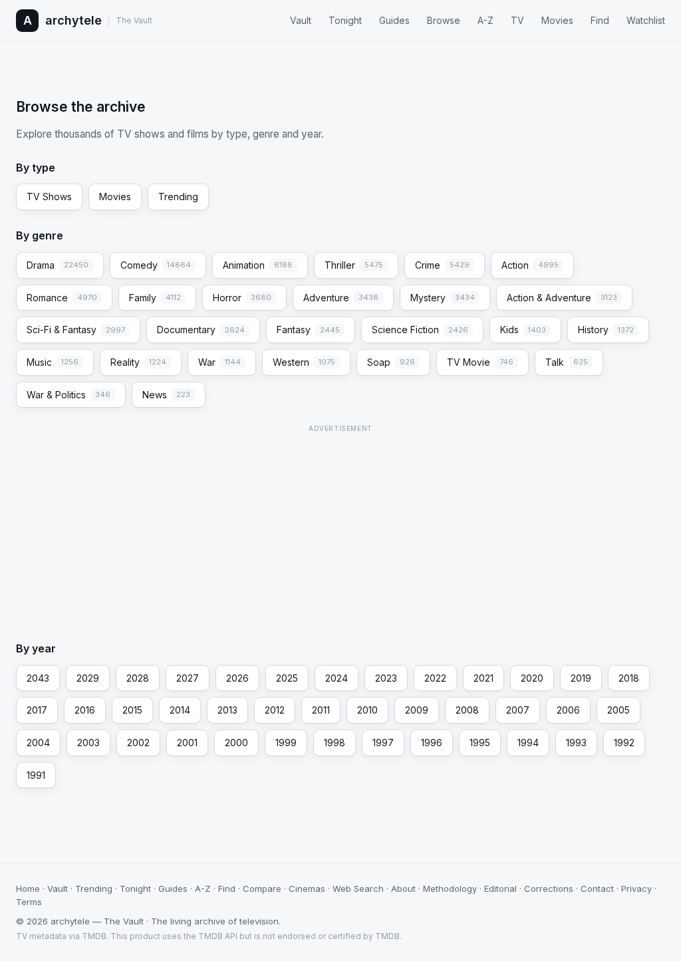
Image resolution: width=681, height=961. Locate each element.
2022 (435, 678)
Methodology (450, 888)
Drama (57, 265)
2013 (227, 710)
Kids (523, 329)
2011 (321, 710)
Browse (443, 20)
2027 (187, 678)
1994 (528, 742)
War (219, 362)
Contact (597, 888)
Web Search (358, 888)
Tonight (345, 20)
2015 (132, 710)
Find (600, 20)
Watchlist (645, 20)
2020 (532, 678)
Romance (62, 297)
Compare (262, 888)
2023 (386, 678)
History (606, 329)
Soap (391, 362)
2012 (275, 710)
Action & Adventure (562, 297)
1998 (334, 742)
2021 (483, 678)
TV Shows (49, 196)
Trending (178, 196)
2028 (137, 678)
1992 (624, 742)
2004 (38, 742)
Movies (557, 20)
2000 (236, 742)
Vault (300, 20)
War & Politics (68, 394)
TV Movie (480, 362)
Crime (442, 265)
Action (530, 265)
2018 (628, 678)
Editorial (500, 888)
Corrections (548, 888)
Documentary (201, 329)
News (166, 394)
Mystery (442, 297)
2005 (618, 710)
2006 (568, 710)
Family (155, 297)
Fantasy (308, 329)
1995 (480, 742)
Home (28, 888)
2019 (581, 678)
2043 (38, 678)
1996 (431, 742)
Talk (566, 362)
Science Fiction (420, 329)
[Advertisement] (340, 530)
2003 (88, 742)
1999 (286, 742)
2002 (138, 742)
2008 (467, 710)
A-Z (485, 20)
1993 (576, 742)
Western (304, 362)
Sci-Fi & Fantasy (76, 329)
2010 (367, 710)
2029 (87, 678)
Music (52, 362)
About (403, 888)
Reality (138, 362)
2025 (287, 678)
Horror (242, 297)
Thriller (354, 265)
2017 (37, 710)
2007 (517, 710)
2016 (84, 710)
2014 (180, 710)
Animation (258, 265)
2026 (237, 678)
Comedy (155, 265)
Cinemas (307, 888)
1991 (36, 775)
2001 (187, 742)
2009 (416, 710)
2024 (336, 678)
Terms (29, 901)
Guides (394, 20)
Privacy (636, 888)
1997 (383, 742)
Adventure (340, 297)
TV (517, 20)
